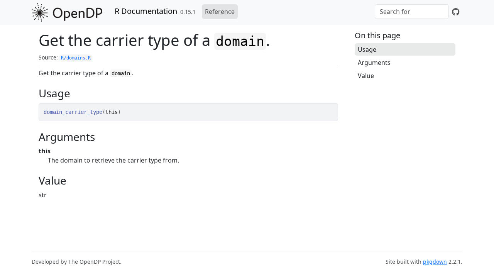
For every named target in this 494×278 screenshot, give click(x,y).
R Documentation (146, 11)
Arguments (374, 62)
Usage (367, 49)
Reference (220, 11)
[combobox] (412, 11)
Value (366, 75)
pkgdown (435, 261)
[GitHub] (455, 11)
